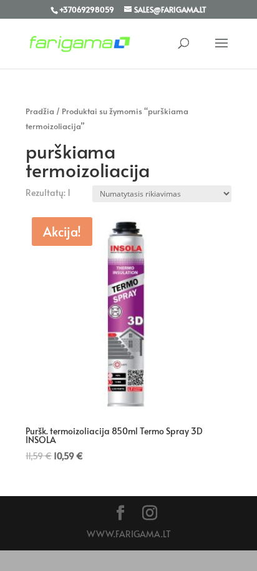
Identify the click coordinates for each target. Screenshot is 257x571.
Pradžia (40, 111)
